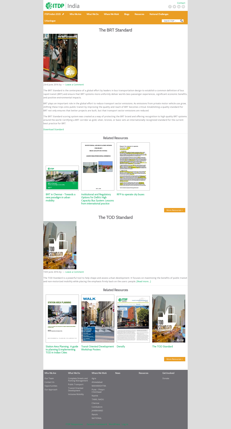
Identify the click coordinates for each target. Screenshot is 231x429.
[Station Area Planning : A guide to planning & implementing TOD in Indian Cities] (62, 318)
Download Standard (53, 129)
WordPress (114, 424)
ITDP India (74, 5)
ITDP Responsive (74, 424)
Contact (181, 2)
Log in (125, 424)
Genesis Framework (97, 424)
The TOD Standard (162, 346)
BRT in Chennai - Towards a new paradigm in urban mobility (60, 197)
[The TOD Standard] (168, 318)
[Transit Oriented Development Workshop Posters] (97, 318)
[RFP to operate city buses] (133, 166)
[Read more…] (144, 281)
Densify (121, 346)
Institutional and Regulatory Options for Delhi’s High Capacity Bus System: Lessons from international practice (97, 199)
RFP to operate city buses (130, 194)
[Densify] (133, 318)
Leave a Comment (74, 84)
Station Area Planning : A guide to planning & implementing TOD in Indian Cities (62, 349)
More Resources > (175, 210)
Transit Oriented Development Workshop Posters (97, 348)
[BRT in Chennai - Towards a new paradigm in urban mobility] (62, 166)
